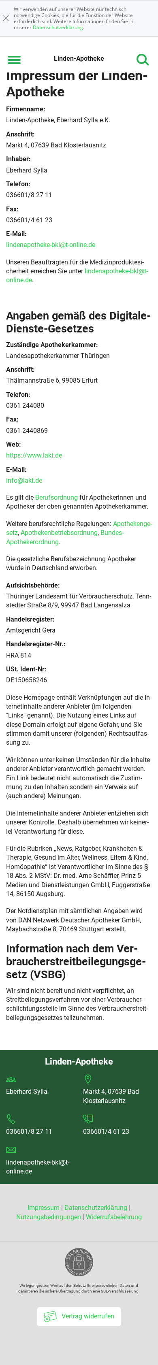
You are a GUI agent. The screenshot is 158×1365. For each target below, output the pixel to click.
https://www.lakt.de (34, 455)
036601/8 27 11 (29, 1131)
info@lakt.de (24, 480)
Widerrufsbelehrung (114, 1217)
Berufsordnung (56, 497)
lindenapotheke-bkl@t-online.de (50, 245)
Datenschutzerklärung (58, 27)
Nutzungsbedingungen (48, 1217)
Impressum (44, 1208)
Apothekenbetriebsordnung (59, 533)
